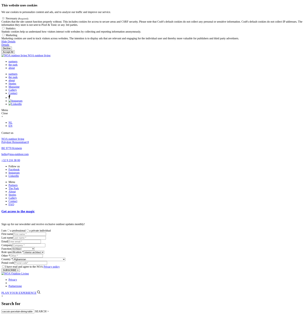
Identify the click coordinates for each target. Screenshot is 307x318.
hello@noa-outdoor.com (15, 154)
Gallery (13, 89)
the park (13, 64)
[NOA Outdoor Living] (15, 273)
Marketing (11, 35)
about (12, 67)
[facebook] (9, 97)
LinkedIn (14, 175)
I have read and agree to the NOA (32, 266)
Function (6, 248)
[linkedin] (15, 104)
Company (6, 245)
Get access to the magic (18, 211)
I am (3, 230)
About (12, 191)
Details (5, 44)
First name (7, 233)
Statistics (10, 28)
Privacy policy (52, 266)
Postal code (7, 262)
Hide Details (8, 41)
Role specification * (12, 252)
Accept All (8, 52)
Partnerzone (15, 286)
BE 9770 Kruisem (11, 148)
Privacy (13, 279)
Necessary (17, 18)
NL (10, 122)
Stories (12, 83)
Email (4, 241)
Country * (7, 259)
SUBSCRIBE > (10, 270)
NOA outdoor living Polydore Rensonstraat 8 (15, 140)
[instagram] (15, 100)
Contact (13, 93)
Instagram (14, 172)
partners (13, 61)
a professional (18, 230)
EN (10, 125)
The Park (14, 188)
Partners (13, 185)
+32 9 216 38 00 (10, 160)
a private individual (40, 230)
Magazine (14, 86)
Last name (7, 237)
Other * (5, 255)
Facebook (14, 169)
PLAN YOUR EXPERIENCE (18, 292)
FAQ (11, 204)
